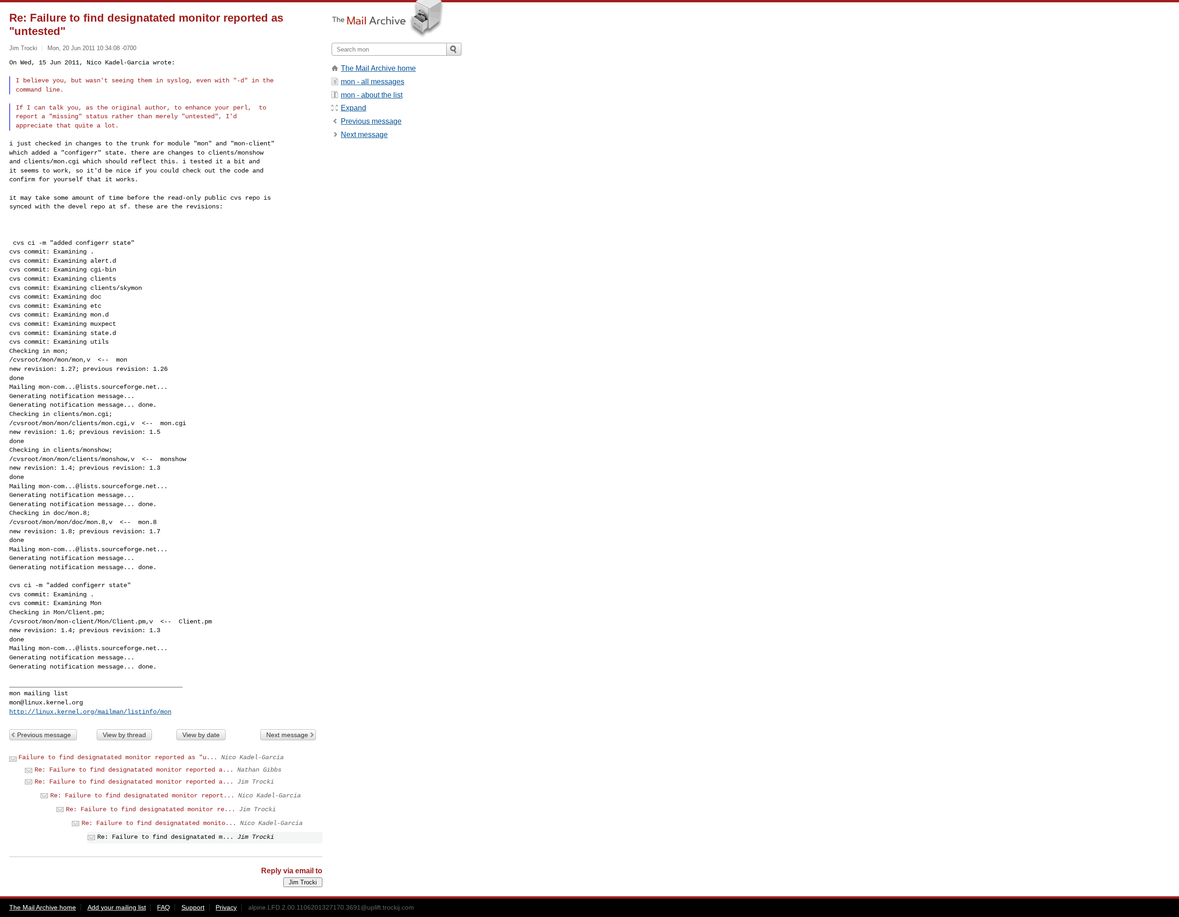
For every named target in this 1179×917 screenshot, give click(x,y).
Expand (353, 108)
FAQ (163, 907)
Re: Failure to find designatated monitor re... (150, 809)
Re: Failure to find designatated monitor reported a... (134, 769)
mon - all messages (372, 82)
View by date (201, 734)
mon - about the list (372, 95)
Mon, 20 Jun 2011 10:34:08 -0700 (91, 48)
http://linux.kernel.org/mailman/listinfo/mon (90, 711)
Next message (287, 734)
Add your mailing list (117, 907)
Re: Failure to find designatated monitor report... (142, 795)
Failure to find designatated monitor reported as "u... (117, 757)
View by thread (124, 734)
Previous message (44, 734)
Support (192, 907)
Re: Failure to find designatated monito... (159, 823)
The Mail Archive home (378, 68)
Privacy (226, 907)
